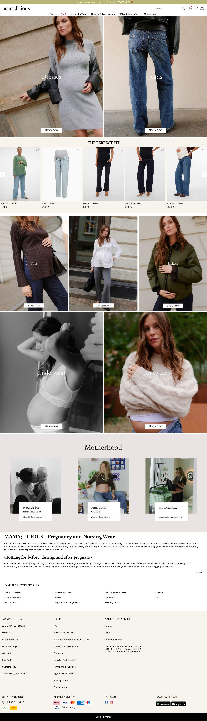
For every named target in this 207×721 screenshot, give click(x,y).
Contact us (8, 632)
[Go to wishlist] (196, 9)
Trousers (110, 597)
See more (198, 573)
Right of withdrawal (63, 673)
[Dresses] (51, 76)
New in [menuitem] (53, 14)
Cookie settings (104, 717)
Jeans (58, 597)
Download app (9, 646)
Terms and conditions (64, 667)
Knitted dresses (63, 593)
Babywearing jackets (115, 593)
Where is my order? (63, 632)
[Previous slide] (2, 174)
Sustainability (9, 667)
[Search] (183, 8)
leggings (158, 566)
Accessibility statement (14, 673)
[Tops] (34, 263)
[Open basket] (202, 8)
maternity (79, 546)
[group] (20, 180)
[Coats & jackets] (173, 263)
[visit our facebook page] (106, 703)
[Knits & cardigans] (155, 372)
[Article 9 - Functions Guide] (103, 483)
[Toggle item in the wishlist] (37, 150)
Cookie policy (60, 687)
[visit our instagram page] (111, 703)
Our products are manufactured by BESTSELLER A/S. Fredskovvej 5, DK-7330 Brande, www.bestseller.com (123, 649)
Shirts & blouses (12, 597)
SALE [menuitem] (63, 14)
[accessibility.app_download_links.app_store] (178, 706)
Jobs (107, 632)
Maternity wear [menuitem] (79, 14)
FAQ (55, 626)
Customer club (10, 639)
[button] (20, 174)
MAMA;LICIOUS (12, 618)
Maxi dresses (11, 602)
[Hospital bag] (172, 483)
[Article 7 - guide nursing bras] (34, 483)
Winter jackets (112, 602)
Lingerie (159, 593)
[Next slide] (204, 174)
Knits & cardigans (13, 593)
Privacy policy (60, 680)
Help (57, 618)
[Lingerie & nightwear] (51, 372)
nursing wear (96, 546)
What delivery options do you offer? (71, 639)
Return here (59, 653)
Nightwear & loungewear (67, 602)
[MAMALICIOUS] (16, 9)
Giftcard (6, 653)
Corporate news (113, 639)
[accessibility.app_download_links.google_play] (163, 706)
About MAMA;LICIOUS (13, 626)
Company (110, 626)
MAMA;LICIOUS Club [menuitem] (129, 14)
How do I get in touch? (64, 660)
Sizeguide (7, 660)
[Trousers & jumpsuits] (103, 263)
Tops (157, 597)
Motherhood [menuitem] (150, 14)
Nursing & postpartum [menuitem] (103, 14)
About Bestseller (118, 618)
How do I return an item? (66, 646)
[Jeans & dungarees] (155, 76)
